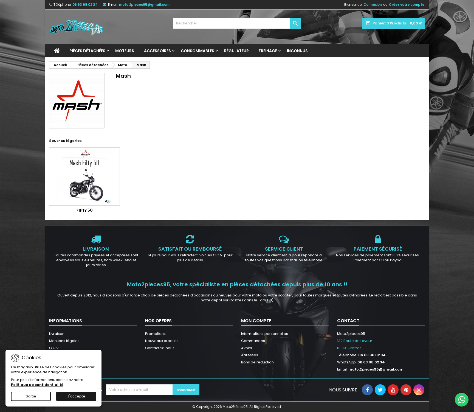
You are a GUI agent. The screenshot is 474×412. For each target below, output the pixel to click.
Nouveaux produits (162, 340)
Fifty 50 (85, 210)
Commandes (253, 340)
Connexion (372, 4)
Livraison (56, 333)
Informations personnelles (264, 333)
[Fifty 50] (84, 176)
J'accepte (76, 396)
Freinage (268, 51)
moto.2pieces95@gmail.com (144, 4)
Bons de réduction (257, 362)
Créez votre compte (406, 4)
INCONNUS (297, 51)
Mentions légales (64, 340)
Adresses (249, 355)
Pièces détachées (87, 51)
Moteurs (124, 51)
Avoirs (246, 348)
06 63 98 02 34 (85, 4)
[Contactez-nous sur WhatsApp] (462, 400)
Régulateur (236, 51)
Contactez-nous (159, 348)
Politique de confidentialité (37, 384)
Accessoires (157, 51)
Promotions (155, 333)
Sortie (31, 396)
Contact (348, 321)
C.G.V (54, 348)
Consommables (197, 51)
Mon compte (256, 321)
